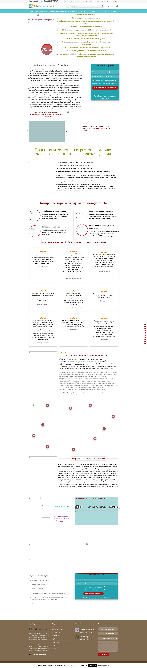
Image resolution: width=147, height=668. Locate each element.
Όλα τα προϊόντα (57, 629)
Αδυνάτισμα (63, 11)
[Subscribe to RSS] (77, 1)
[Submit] (102, 6)
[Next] (119, 508)
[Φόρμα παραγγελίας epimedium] (145, 343)
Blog (91, 1)
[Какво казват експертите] (145, 337)
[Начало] (145, 324)
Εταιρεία (86, 1)
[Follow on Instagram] (68, 1)
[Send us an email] (71, 1)
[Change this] (145, 335)
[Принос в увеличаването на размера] (145, 330)
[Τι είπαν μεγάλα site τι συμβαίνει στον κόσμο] (145, 341)
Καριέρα (54, 649)
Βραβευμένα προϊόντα (41, 11)
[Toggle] (30, 580)
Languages (114, 1)
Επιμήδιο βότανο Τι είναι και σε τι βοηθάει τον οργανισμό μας (87, 637)
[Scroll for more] (73, 490)
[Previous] (27, 131)
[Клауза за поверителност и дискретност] (145, 339)
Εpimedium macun (54, 11)
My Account (55, 639)
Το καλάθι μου (56, 632)
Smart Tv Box (82, 11)
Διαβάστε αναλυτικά (103, 665)
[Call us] (74, 1)
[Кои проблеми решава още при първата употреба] (145, 333)
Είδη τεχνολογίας (73, 11)
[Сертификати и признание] (145, 328)
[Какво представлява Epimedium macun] (145, 326)
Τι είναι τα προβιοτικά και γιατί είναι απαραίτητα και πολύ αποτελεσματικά (87, 630)
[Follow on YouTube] (80, 1)
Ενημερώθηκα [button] (92, 665)
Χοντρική (54, 645)
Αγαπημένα (55, 635)
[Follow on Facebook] (65, 1)
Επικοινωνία (97, 1)
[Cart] (117, 6)
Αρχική (32, 11)
